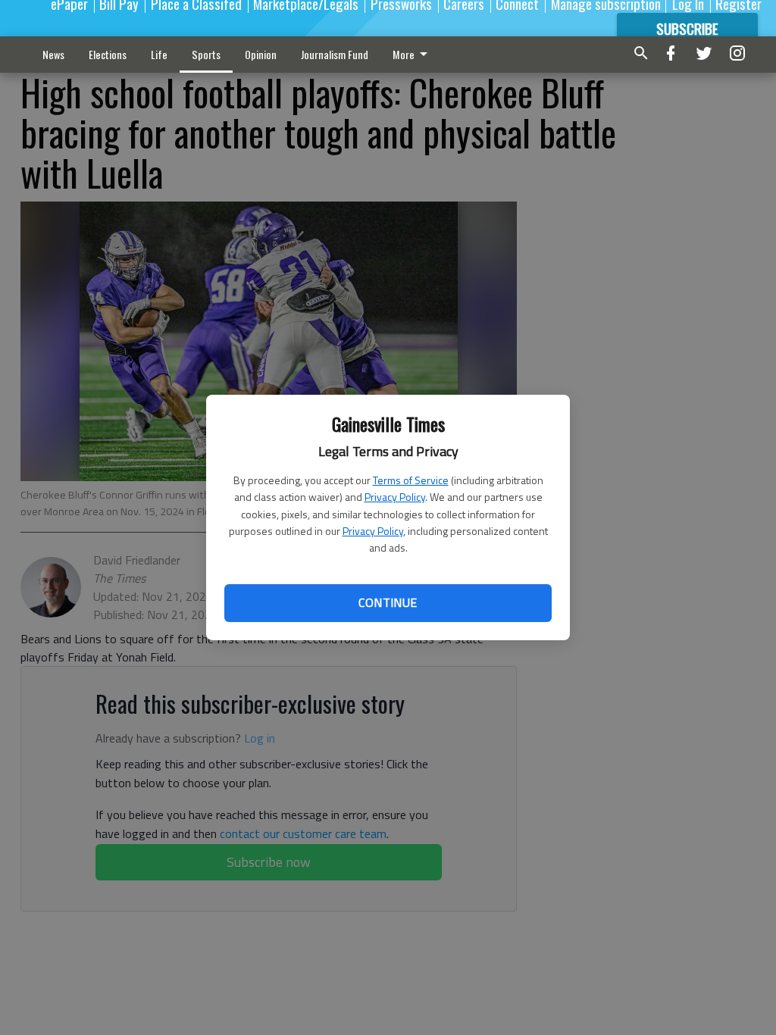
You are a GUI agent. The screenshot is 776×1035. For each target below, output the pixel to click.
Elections (108, 54)
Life (159, 54)
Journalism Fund (334, 54)
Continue (387, 602)
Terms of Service (411, 480)
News (53, 54)
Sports (206, 54)
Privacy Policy (395, 497)
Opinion (261, 54)
